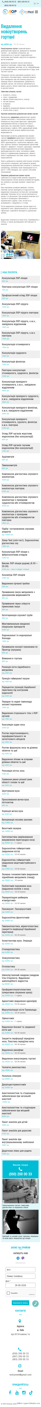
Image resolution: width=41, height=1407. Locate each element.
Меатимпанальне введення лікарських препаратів (16, 625)
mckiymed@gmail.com (20, 1374)
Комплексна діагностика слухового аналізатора (20, 475)
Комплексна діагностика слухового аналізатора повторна (20, 487)
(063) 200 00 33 (10, 5)
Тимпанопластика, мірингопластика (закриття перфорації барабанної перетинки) (20, 929)
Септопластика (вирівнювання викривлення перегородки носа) (18, 838)
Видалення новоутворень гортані (19, 1058)
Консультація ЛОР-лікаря (14, 278)
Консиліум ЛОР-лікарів (13, 574)
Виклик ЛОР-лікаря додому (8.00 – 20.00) (20, 565)
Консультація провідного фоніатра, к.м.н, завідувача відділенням (20, 409)
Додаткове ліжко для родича (17, 1150)
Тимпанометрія (9, 465)
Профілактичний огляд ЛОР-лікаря (19, 295)
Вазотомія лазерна (11, 828)
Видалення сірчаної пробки (16, 583)
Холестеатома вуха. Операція (17, 940)
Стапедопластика (11, 949)
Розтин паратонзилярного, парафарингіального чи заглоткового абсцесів (15, 736)
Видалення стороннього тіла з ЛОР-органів (20, 714)
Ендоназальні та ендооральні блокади (17, 637)
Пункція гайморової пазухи (15, 678)
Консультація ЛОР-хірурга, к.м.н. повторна (18, 334)
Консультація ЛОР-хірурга (15, 304)
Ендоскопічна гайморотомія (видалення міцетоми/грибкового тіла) (19, 862)
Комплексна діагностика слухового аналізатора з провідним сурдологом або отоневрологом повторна (20, 516)
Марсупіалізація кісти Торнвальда (19, 1009)
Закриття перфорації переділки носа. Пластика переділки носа (18, 1040)
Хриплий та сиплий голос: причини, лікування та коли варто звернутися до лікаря (20, 1237)
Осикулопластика (11, 957)
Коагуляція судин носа (13, 724)
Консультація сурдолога (14, 352)
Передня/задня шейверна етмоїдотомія (15, 899)
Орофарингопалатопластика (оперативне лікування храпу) (17, 991)
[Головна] (9, 12)
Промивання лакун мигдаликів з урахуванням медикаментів (18, 593)
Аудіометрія (8, 456)
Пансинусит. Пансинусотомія (16, 908)
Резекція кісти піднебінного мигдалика (16, 668)
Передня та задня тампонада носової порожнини (17, 703)
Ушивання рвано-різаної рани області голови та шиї (17, 781)
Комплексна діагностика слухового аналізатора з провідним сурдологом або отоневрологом (20, 499)
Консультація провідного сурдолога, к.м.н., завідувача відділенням (20, 397)
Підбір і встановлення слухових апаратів (18, 530)
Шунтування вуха (11, 790)
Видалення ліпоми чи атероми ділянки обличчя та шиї (17, 761)
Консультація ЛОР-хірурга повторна (20, 312)
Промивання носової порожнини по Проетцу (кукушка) (20, 648)
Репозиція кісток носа (13, 770)
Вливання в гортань (12, 658)
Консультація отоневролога (16, 344)
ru (38, 3)
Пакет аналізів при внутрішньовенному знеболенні (18, 1141)
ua (35, 3)
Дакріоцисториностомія (14, 1084)
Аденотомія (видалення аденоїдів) (19, 1001)
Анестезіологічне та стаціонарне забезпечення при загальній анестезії (18, 1096)
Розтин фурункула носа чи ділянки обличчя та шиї (20, 749)
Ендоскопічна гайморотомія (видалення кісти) (16, 850)
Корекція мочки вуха (12, 811)
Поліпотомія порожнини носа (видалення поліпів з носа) (16, 887)
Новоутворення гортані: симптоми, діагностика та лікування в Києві (15, 1206)
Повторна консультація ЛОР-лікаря (20, 286)
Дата (8, 1281)
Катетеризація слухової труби (17, 615)
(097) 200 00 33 (23, 2)
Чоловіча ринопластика (14, 1067)
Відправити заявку (20, 1303)
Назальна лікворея (11, 1075)
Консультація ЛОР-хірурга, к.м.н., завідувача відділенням (19, 323)
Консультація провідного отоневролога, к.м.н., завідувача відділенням (19, 384)
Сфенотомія (8, 1018)
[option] (20, 245)
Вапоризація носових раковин (17, 819)
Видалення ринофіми (12, 1050)
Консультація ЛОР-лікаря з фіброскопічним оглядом (15, 553)
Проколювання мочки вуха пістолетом (15, 801)
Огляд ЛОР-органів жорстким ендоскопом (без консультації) (17, 435)
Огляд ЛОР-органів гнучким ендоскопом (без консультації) (17, 447)
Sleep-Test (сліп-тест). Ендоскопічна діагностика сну (20, 542)
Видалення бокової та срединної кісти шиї (18, 1028)
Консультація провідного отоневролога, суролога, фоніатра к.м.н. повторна (19, 422)
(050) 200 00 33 (10, 2)
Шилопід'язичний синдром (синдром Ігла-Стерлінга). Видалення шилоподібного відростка (20, 978)
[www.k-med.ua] (27, 12)
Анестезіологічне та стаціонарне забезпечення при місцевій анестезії (18, 1110)
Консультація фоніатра (13, 361)
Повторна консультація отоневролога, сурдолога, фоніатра (20, 372)
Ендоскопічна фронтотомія (15, 917)
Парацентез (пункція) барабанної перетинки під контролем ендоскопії (19, 690)
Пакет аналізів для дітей (14, 1121)
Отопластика (8, 966)
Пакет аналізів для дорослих (16, 1130)
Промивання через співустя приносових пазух (16, 605)
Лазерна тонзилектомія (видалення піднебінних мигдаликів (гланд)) (20, 876)
